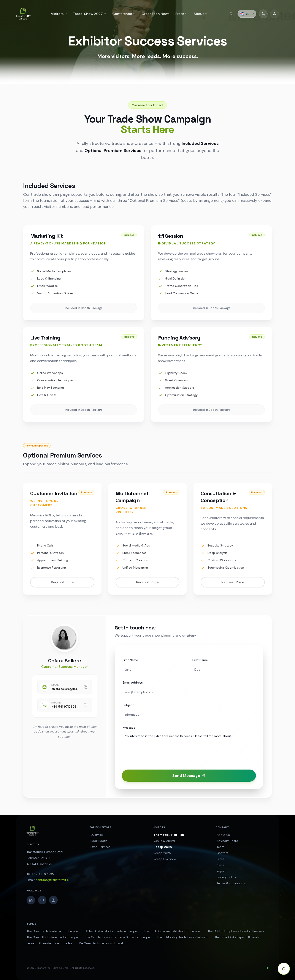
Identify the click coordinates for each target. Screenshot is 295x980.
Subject (128, 705)
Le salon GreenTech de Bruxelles (49, 943)
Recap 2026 (163, 847)
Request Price (62, 582)
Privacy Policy (226, 877)
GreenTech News (155, 13)
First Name (130, 660)
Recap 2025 (162, 853)
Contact (222, 853)
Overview (96, 835)
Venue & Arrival (164, 841)
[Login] (274, 14)
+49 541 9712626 (63, 706)
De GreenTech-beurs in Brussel (101, 943)
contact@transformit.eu (53, 880)
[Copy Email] (85, 687)
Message (129, 727)
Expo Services (100, 847)
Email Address (133, 682)
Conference (122, 13)
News (220, 865)
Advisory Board (227, 841)
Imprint (222, 871)
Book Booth (98, 841)
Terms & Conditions (231, 883)
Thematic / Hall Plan (169, 835)
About (198, 13)
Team (220, 847)
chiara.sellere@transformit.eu (65, 689)
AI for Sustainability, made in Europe (111, 931)
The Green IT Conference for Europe (52, 937)
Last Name (200, 660)
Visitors (57, 13)
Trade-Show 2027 (88, 13)
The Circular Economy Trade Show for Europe (117, 937)
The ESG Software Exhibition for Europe (172, 931)
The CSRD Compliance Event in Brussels (236, 931)
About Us (223, 835)
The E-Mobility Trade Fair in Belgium (182, 937)
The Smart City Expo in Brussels (237, 937)
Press (220, 859)
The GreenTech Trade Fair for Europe (53, 931)
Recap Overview (165, 859)
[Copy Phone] (85, 704)
